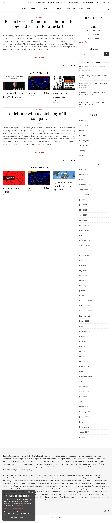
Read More (39, 57)
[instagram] (4, 3)
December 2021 (85, 326)
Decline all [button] (25, 513)
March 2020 (83, 407)
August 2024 (84, 195)
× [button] (32, 492)
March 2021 (83, 356)
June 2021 (83, 346)
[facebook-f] (6, 3)
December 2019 (85, 422)
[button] (18, 509)
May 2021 (83, 351)
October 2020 (84, 381)
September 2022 (85, 311)
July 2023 (82, 260)
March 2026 (83, 174)
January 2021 (84, 366)
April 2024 (83, 215)
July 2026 (82, 169)
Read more (20, 506)
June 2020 (83, 397)
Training (56, 9)
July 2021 (82, 341)
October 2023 (84, 245)
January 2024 (84, 230)
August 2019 (84, 432)
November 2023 (85, 240)
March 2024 (83, 220)
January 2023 (84, 291)
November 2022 (85, 301)
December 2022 (85, 296)
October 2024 (84, 185)
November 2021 (85, 331)
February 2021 (84, 361)
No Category (84, 140)
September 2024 (85, 190)
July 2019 (82, 437)
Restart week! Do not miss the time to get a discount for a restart (39, 24)
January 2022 (84, 321)
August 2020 (84, 391)
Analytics (82, 120)
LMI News (44, 9)
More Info (83, 42)
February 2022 (84, 316)
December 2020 (85, 371)
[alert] (18, 505)
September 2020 (85, 386)
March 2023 (83, 280)
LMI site (30, 3)
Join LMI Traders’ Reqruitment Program (81, 3)
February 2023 (84, 285)
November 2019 (85, 427)
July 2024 (82, 200)
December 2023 (85, 235)
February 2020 (84, 412)
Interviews (70, 9)
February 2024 (84, 225)
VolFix (33, 9)
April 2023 (83, 275)
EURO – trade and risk (38, 93)
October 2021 (84, 336)
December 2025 (85, 180)
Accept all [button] (11, 513)
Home (23, 9)
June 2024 (83, 205)
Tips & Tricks (85, 9)
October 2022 (84, 306)
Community (83, 125)
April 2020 (83, 402)
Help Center (40, 3)
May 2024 (83, 210)
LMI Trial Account (54, 3)
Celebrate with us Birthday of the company (39, 116)
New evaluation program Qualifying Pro (62, 97)
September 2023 (85, 250)
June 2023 (83, 265)
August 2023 (84, 255)
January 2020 (84, 417)
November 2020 (85, 376)
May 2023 (83, 270)
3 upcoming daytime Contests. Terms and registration (62, 186)
